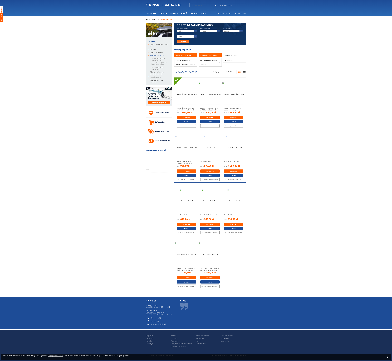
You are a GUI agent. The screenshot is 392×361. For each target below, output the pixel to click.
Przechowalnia (201, 344)
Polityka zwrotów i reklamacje (181, 344)
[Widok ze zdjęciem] (239, 72)
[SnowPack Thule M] (186, 197)
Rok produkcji (226, 28)
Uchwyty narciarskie (157, 55)
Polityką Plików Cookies (55, 356)
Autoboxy (153, 49)
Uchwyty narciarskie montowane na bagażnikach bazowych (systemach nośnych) (159, 61)
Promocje (149, 344)
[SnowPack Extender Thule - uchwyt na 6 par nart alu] (210, 251)
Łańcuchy (149, 338)
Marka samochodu (182, 28)
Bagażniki (152, 42)
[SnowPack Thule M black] (210, 197)
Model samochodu (205, 28)
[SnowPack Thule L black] (234, 144)
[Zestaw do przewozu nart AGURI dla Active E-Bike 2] (186, 91)
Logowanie (225, 341)
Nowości (149, 341)
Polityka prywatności (178, 346)
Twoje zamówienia (202, 336)
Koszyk (198, 341)
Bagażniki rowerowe (156, 52)
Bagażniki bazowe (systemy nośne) (159, 45)
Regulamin (174, 341)
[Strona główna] (163, 4)
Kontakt (173, 336)
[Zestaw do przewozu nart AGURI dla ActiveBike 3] (210, 91)
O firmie (174, 338)
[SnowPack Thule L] (210, 144)
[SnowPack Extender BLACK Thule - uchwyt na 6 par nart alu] (186, 251)
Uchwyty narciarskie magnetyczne (158, 68)
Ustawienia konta (227, 336)
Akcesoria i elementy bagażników (156, 81)
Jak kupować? (200, 338)
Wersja (179, 34)
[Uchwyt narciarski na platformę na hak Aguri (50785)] (186, 144)
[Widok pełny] (244, 72)
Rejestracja (225, 338)
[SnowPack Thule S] (234, 197)
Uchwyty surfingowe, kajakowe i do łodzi (157, 73)
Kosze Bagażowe (155, 77)
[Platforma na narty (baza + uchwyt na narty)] (234, 91)
